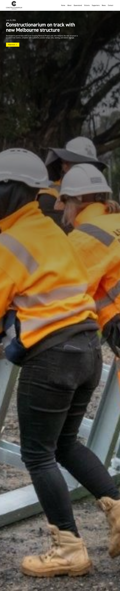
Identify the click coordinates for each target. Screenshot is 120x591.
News (104, 5)
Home (63, 5)
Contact (110, 5)
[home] (14, 5)
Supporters (96, 5)
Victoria (87, 5)
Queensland (78, 5)
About (69, 5)
